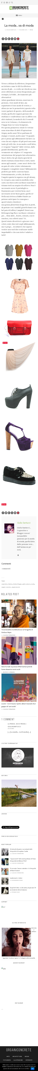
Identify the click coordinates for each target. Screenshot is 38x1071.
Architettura (17, 1056)
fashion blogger (17, 584)
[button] (3, 793)
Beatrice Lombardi (9, 672)
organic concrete (6, 587)
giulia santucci (26, 584)
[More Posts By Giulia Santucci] (18, 555)
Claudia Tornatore (9, 635)
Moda (31, 29)
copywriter (4, 584)
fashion (10, 584)
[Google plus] (9, 38)
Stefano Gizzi (16, 892)
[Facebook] (3, 38)
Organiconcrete (19, 1050)
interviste (29, 1060)
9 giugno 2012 (23, 29)
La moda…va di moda (19, 25)
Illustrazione (18, 1060)
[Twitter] (6, 38)
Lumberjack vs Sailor (16, 878)
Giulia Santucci (12, 29)
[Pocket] (18, 38)
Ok (32, 1068)
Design (27, 1056)
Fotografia (7, 1060)
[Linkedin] (12, 38)
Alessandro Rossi (17, 880)
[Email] (15, 38)
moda (32, 584)
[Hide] (3, 19)
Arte (8, 1056)
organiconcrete (16, 587)
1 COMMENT (8, 719)
